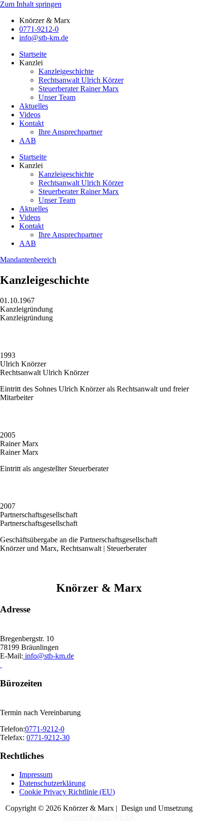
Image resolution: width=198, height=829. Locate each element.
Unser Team (56, 97)
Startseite (33, 54)
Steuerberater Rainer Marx (78, 89)
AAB (27, 140)
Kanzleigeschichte (66, 71)
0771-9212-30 (48, 737)
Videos (29, 114)
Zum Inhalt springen (31, 4)
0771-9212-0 (44, 729)
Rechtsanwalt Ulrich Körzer (81, 80)
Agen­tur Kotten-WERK (99, 817)
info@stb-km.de (48, 656)
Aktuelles (33, 106)
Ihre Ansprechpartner (70, 132)
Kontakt (31, 123)
